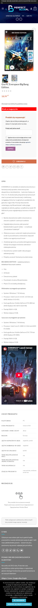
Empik (24, 578)
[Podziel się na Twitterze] (10, 167)
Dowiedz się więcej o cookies (19, 604)
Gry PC (29, 16)
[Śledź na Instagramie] (7, 550)
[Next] (33, 50)
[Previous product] (20, 19)
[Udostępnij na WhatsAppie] (3, 167)
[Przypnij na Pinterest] (18, 167)
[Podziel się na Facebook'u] (7, 167)
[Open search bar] (6, 9)
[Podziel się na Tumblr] (21, 167)
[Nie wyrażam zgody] (35, 594)
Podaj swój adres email (13, 128)
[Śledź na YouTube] (21, 550)
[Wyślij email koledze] (14, 167)
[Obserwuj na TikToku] (10, 550)
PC (23, 16)
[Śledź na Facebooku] (3, 550)
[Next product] (17, 19)
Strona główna (13, 16)
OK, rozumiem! (19, 600)
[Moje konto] (31, 8)
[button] (3, 8)
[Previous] (5, 50)
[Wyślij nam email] (14, 550)
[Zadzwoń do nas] (18, 550)
